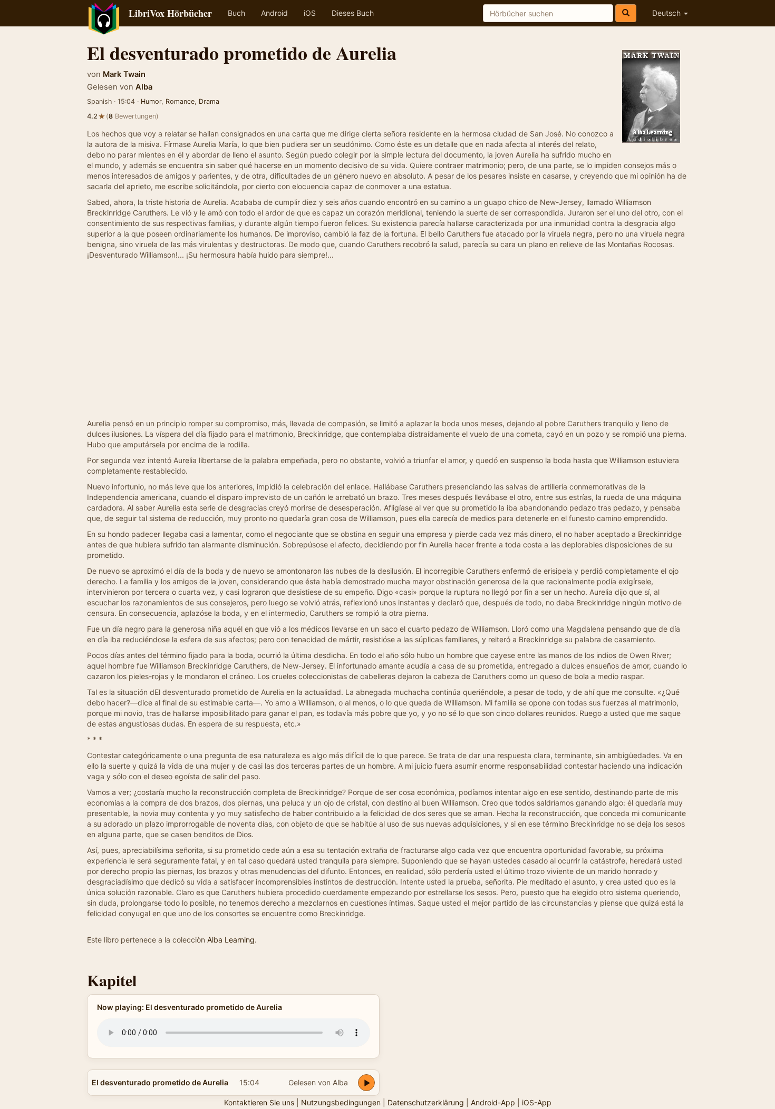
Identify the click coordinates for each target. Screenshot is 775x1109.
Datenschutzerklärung (426, 1102)
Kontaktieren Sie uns (259, 1102)
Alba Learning (231, 939)
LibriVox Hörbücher (170, 13)
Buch (236, 12)
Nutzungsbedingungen (341, 1102)
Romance (180, 101)
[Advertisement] (387, 339)
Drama (209, 101)
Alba (143, 87)
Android (274, 12)
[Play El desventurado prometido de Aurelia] (366, 1082)
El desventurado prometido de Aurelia (160, 1082)
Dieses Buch (353, 12)
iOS (310, 12)
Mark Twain (124, 74)
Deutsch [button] (667, 12)
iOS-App (536, 1102)
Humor (151, 101)
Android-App (493, 1102)
